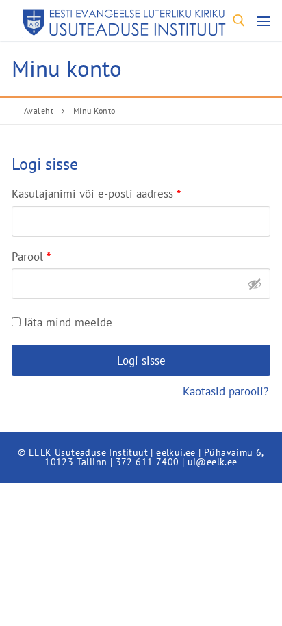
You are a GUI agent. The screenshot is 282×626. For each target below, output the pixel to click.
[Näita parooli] (254, 283)
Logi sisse (141, 360)
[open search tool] (239, 20)
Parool (49, 254)
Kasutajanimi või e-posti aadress (114, 191)
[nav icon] (263, 20)
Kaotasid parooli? (225, 391)
